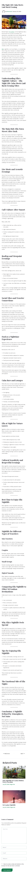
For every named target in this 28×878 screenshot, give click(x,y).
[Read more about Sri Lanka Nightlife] (14, 796)
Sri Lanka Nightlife (9, 805)
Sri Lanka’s (11, 31)
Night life (12, 784)
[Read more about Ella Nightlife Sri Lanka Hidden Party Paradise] (14, 772)
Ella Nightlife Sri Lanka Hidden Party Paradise (13, 781)
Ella (2, 49)
